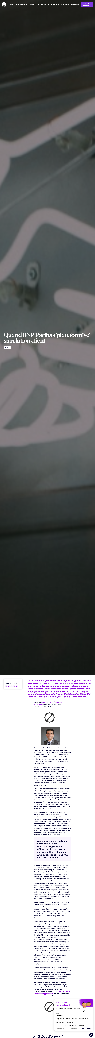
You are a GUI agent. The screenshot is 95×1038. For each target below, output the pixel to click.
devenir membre (86, 4)
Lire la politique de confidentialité (65, 1022)
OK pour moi (86, 1029)
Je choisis (73, 1029)
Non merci (60, 1029)
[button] (17, 5)
